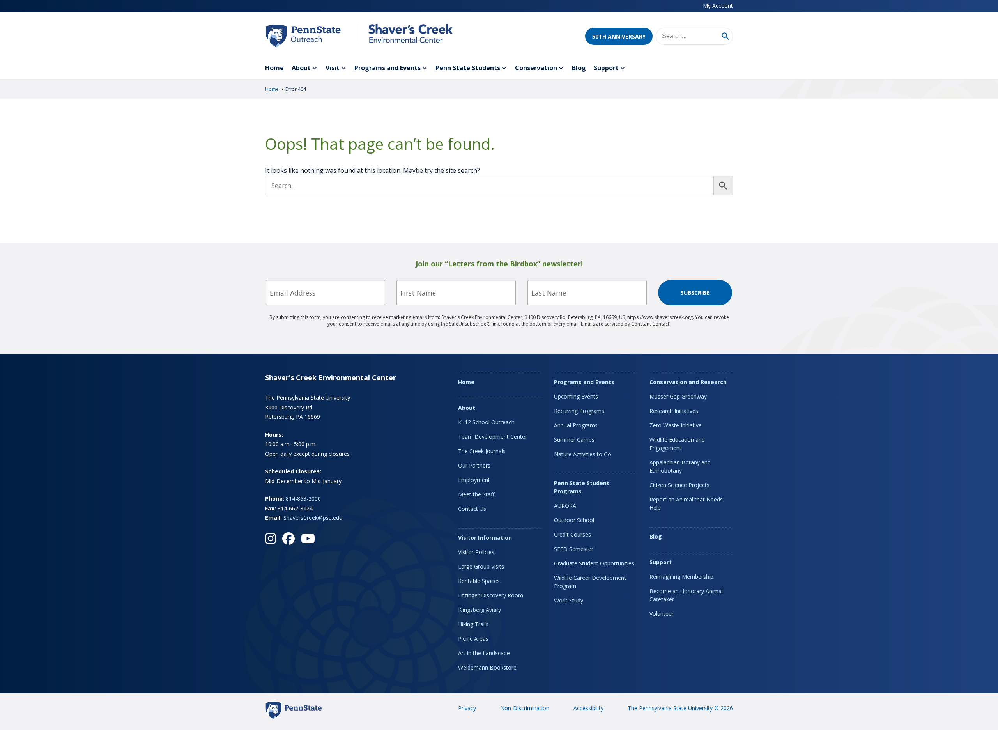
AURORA (565, 505)
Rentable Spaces (479, 581)
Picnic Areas (473, 638)
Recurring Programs (579, 411)
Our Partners (474, 465)
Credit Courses (572, 534)
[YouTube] (308, 538)
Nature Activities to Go (582, 454)
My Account (718, 5)
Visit (333, 68)
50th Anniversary (619, 36)
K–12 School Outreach (486, 422)
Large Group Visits (481, 566)
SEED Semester (573, 549)
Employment (474, 480)
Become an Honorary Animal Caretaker (686, 595)
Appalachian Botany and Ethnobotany (680, 466)
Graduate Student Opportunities (594, 563)
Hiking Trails (473, 624)
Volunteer (661, 613)
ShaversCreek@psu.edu (312, 517)
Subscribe (695, 292)
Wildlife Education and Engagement (677, 444)
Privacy (467, 708)
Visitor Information (485, 537)
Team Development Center (492, 436)
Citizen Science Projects (679, 485)
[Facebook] (288, 538)
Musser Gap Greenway (678, 396)
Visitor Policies (476, 552)
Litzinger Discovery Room (490, 595)
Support (606, 68)
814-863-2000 (303, 498)
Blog (579, 68)
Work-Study (568, 600)
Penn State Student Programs (581, 487)
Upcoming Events (576, 396)
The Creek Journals (482, 451)
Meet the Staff (476, 494)
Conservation (536, 68)
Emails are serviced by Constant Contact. (626, 324)
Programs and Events (387, 68)
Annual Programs (576, 425)
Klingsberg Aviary (479, 609)
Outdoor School (574, 520)
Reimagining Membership (681, 576)
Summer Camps (574, 439)
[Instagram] (270, 538)
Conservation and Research (688, 382)
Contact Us (472, 508)
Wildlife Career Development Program (590, 582)
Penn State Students (467, 68)
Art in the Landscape (484, 653)
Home (274, 68)
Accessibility (588, 708)
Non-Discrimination (524, 708)
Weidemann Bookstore (487, 667)
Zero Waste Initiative (675, 425)
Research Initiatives (673, 411)
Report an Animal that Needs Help (686, 503)
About (301, 68)
